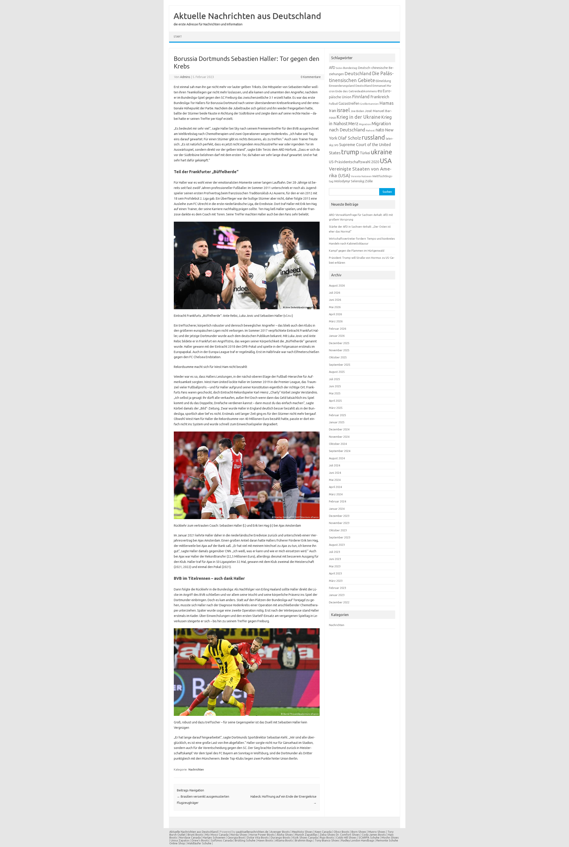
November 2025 (339, 350)
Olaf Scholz (349, 138)
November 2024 (339, 436)
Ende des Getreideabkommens (356, 91)
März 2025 (336, 407)
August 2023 (337, 544)
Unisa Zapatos (180, 840)
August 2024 (337, 458)
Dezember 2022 (339, 602)
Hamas (386, 103)
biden (339, 68)
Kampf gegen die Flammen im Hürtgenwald (356, 250)
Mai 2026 (335, 307)
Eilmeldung (383, 81)
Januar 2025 (337, 422)
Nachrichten (196, 769)
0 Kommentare (311, 77)
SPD (336, 145)
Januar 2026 (337, 335)
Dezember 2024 (339, 429)
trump (350, 152)
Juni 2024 (335, 472)
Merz (353, 123)
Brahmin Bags (304, 840)
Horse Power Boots (262, 834)
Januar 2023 (337, 594)
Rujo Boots (327, 837)
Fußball (333, 103)
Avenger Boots (280, 831)
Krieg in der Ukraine (359, 117)
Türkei (365, 153)
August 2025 (337, 371)
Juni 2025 (335, 386)
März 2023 (336, 580)
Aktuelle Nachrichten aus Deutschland (247, 15)
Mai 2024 (335, 479)
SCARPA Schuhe (369, 837)
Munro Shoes (376, 831)
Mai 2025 (335, 393)
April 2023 (335, 573)
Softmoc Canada (222, 840)
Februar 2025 (337, 415)
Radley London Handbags (357, 840)
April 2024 (335, 486)
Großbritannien (369, 103)
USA (386, 161)
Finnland (361, 96)
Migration (365, 124)
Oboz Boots (341, 831)
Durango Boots (281, 837)
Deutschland (358, 73)
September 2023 (339, 537)
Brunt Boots (195, 834)
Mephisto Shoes (302, 831)
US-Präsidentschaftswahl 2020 (354, 162)
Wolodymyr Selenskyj (349, 181)
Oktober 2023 (338, 530)
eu (380, 90)
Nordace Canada (190, 837)
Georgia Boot (236, 837)
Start (178, 36)
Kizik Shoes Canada (306, 837)
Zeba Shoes (327, 834)
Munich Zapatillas (306, 834)
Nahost (370, 130)
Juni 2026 (335, 299)
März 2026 (336, 321)
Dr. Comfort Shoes (348, 834)
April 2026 (335, 314)
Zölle (369, 181)
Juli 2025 (334, 379)
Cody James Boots (374, 834)
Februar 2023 (337, 587)
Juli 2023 (334, 551)
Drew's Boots (200, 840)
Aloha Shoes (285, 834)
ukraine (381, 151)
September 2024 (339, 450)
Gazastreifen (349, 103)
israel (343, 110)
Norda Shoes (238, 834)
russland (373, 137)
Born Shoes (358, 831)
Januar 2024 (337, 508)
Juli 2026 (334, 292)
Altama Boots (284, 840)
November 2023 (339, 522)
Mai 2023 (335, 566)
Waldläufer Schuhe (199, 843)
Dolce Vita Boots (258, 837)
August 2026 (337, 285)
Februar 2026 (337, 328)
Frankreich (379, 96)
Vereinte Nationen (361, 176)
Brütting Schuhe (245, 840)
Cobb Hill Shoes (346, 837)
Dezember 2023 (339, 515)
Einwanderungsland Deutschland (350, 85)
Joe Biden (357, 111)
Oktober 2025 (338, 357)
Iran (332, 110)
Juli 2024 (334, 465)
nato (379, 129)
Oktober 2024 (338, 443)
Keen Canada (323, 831)
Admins (185, 77)
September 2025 (339, 364)
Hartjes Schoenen (214, 837)
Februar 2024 (337, 501)
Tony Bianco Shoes (327, 840)
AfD (332, 67)
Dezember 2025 (339, 343)
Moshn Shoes (390, 837)
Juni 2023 (335, 558)
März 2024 (336, 494)
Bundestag (350, 67)
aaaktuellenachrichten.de (252, 831)
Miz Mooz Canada (216, 834)
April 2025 (335, 400)
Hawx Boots (265, 840)
